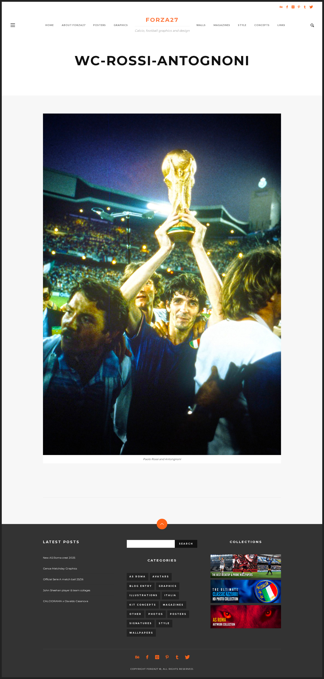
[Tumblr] (304, 6)
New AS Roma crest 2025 (59, 557)
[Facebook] (287, 6)
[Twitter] (310, 6)
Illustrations (143, 595)
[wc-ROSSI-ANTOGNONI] (155, 284)
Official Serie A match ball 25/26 (63, 579)
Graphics (168, 586)
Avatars (161, 576)
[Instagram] (293, 6)
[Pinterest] (299, 6)
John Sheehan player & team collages (66, 590)
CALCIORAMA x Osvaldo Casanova (65, 601)
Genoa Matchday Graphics (60, 568)
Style (164, 623)
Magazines (173, 604)
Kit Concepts (142, 604)
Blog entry (140, 586)
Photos (155, 614)
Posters (178, 614)
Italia (170, 595)
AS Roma (137, 576)
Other (135, 614)
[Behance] (281, 6)
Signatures (140, 623)
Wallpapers (141, 632)
